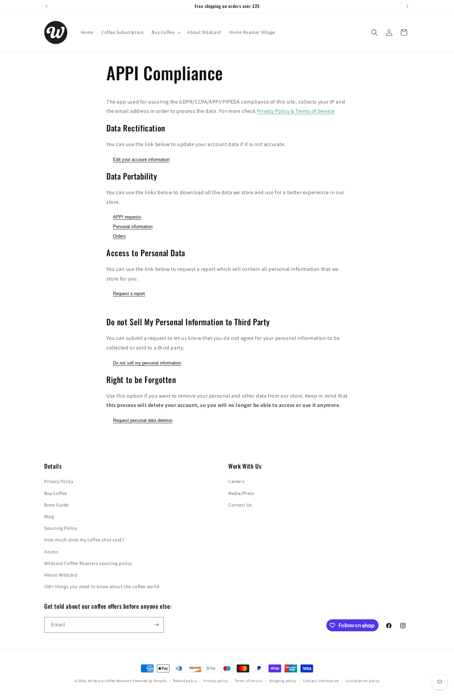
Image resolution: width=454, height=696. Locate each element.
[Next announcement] (407, 6)
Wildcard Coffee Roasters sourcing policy (88, 563)
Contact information (321, 680)
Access (51, 552)
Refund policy (185, 680)
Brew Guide (56, 505)
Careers (236, 481)
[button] (165, 32)
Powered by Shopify (150, 680)
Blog (49, 516)
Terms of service (249, 680)
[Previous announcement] (46, 6)
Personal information (133, 226)
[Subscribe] (156, 625)
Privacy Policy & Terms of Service (296, 111)
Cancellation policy (363, 680)
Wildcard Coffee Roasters (110, 680)
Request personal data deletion (142, 420)
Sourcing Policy (60, 528)
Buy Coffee (55, 493)
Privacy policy (215, 680)
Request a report (129, 293)
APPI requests (127, 216)
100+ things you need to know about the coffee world (102, 586)
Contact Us (240, 505)
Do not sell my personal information (147, 362)
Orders (119, 236)
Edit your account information (141, 159)
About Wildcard (60, 575)
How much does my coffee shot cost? (84, 540)
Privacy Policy (58, 481)
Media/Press (241, 493)
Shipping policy (283, 680)
